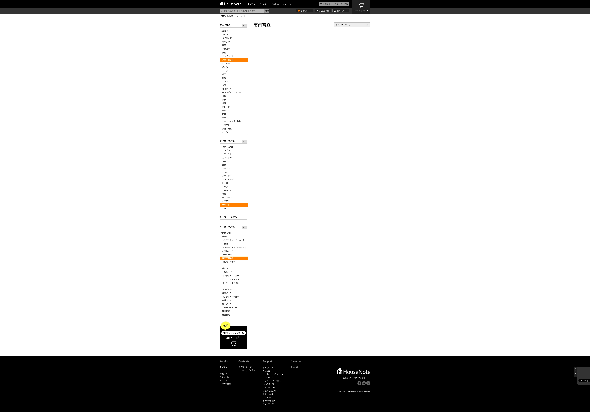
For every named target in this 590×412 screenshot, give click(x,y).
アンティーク (226, 179)
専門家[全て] (225, 233)
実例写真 (251, 4)
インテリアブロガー (229, 276)
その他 (224, 132)
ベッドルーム (226, 56)
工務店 (224, 244)
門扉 (223, 114)
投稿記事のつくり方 (271, 387)
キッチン (225, 42)
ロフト (224, 81)
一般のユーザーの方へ (274, 374)
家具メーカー (226, 300)
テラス (224, 118)
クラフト (225, 125)
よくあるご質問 (269, 391)
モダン (224, 172)
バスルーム (226, 63)
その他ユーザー (227, 262)
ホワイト (225, 205)
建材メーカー (226, 293)
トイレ (224, 71)
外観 (223, 96)
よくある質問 (324, 11)
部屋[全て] (224, 31)
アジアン (225, 168)
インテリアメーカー (229, 297)
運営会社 (294, 367)
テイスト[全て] (226, 147)
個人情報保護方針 (270, 401)
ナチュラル (226, 154)
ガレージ (225, 107)
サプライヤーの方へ (273, 381)
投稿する (223, 380)
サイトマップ (268, 404)
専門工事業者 (226, 258)
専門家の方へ (270, 377)
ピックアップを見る (246, 370)
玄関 (223, 85)
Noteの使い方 (268, 384)
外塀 (223, 110)
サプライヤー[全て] (228, 289)
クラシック (226, 176)
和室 (223, 45)
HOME (222, 16)
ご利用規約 (267, 397)
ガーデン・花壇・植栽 (230, 121)
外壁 (223, 103)
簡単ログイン (342, 11)
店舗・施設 (226, 129)
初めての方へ (306, 11)
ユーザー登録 (225, 384)
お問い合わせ (268, 394)
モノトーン (226, 197)
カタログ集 (287, 4)
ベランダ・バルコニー (230, 92)
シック (224, 208)
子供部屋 (225, 49)
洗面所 (224, 67)
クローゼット (226, 60)
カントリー (226, 158)
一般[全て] (224, 268)
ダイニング (226, 38)
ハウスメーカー (227, 251)
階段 (223, 78)
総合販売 (225, 315)
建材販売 (225, 311)
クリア (245, 25)
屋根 (223, 100)
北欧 (223, 165)
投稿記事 (275, 4)
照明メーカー (226, 304)
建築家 (224, 236)
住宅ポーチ (226, 89)
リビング (225, 34)
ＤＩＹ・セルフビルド (230, 283)
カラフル (225, 201)
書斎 (223, 53)
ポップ (224, 187)
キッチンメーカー (228, 307)
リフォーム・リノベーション (233, 247)
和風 (223, 194)
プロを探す (263, 4)
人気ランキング (244, 367)
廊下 (223, 74)
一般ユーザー (226, 272)
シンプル (225, 150)
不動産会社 (226, 254)
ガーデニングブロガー (230, 279)
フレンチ (225, 161)
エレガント (226, 190)
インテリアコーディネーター (233, 240)
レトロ (224, 183)
